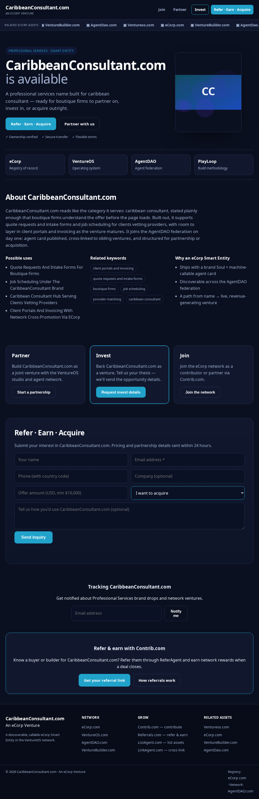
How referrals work (157, 680)
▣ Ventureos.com (136, 25)
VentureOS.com (95, 734)
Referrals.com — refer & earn (163, 734)
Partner (179, 9)
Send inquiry (33, 537)
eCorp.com (91, 727)
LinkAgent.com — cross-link (161, 750)
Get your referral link (104, 680)
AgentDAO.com (94, 742)
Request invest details (120, 392)
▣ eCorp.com (170, 25)
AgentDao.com (216, 750)
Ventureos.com (216, 727)
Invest (200, 9)
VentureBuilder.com (98, 750)
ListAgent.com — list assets (161, 742)
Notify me (176, 613)
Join (161, 9)
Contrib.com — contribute (160, 727)
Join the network (200, 392)
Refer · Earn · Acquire (232, 9)
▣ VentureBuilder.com (58, 25)
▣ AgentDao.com (99, 25)
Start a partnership (33, 392)
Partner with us (79, 123)
